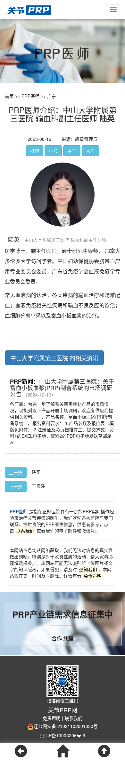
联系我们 (73, 718)
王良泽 (38, 486)
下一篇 (15, 486)
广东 (51, 96)
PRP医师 (30, 96)
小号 (53, 151)
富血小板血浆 (66, 315)
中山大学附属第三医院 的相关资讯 (54, 358)
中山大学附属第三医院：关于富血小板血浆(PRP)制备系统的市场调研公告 (62, 387)
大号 (90, 151)
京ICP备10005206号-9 (62, 735)
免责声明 (52, 718)
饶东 (36, 471)
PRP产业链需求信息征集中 (63, 614)
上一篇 (15, 472)
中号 (71, 151)
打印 (34, 151)
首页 (9, 96)
